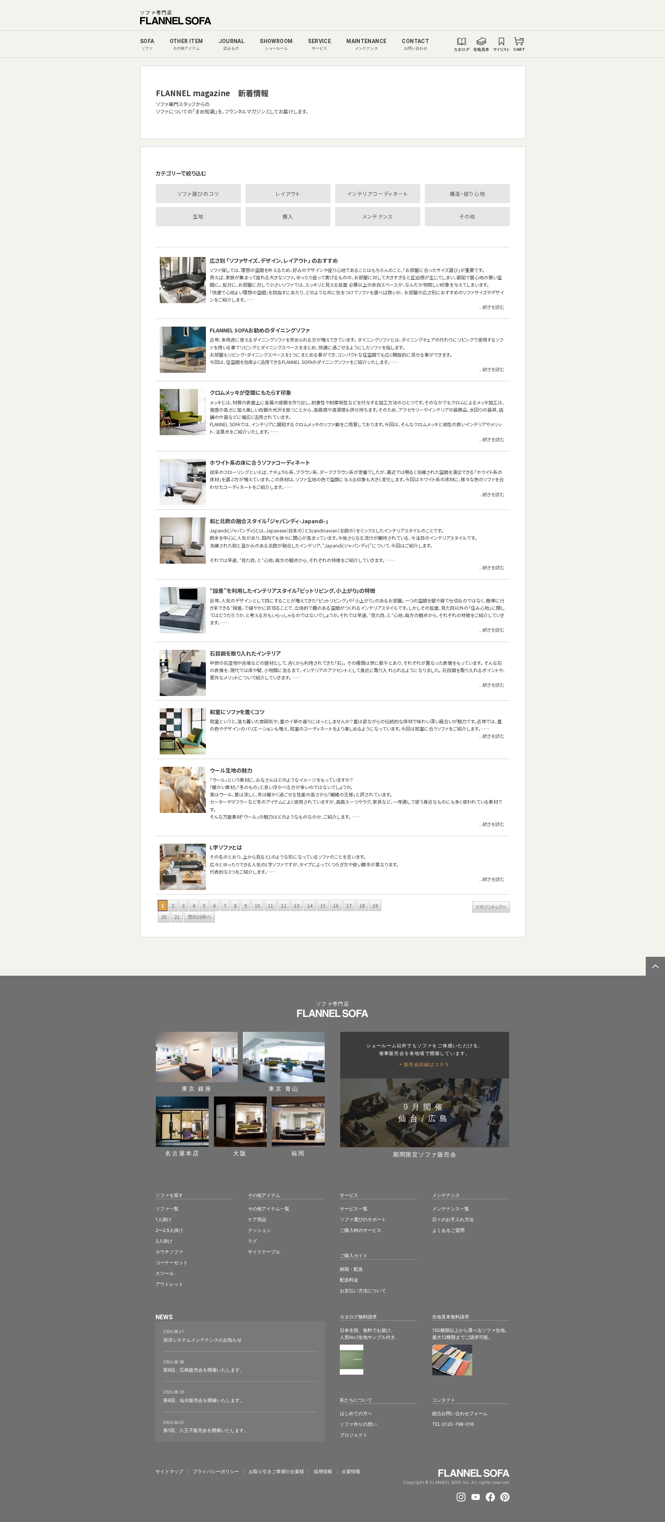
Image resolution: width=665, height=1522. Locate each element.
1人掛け (163, 1219)
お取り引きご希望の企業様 (276, 1471)
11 (270, 905)
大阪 (240, 1153)
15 (323, 905)
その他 (467, 216)
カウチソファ (169, 1252)
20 (164, 916)
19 (375, 905)
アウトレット (169, 1284)
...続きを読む (491, 307)
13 (296, 905)
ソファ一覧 (167, 1209)
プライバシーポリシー (216, 1471)
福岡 (298, 1153)
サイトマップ (169, 1471)
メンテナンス (378, 216)
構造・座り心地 (467, 193)
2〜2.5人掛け (169, 1230)
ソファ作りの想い (358, 1424)
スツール (164, 1273)
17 (349, 905)
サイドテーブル (264, 1252)
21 (177, 916)
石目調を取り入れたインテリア (245, 653)
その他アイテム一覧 (268, 1209)
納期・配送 (351, 1269)
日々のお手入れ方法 (453, 1219)
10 (257, 905)
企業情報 (351, 1471)
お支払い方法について (363, 1290)
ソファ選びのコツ (198, 193)
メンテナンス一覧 (450, 1209)
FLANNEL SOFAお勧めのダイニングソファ (259, 330)
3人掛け (163, 1241)
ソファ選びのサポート (363, 1219)
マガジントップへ (491, 907)
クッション (259, 1230)
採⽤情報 (323, 1471)
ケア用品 (257, 1219)
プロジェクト (354, 1435)
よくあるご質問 (448, 1230)
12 (283, 905)
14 (309, 905)
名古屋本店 (182, 1153)
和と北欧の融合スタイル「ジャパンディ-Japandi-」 (269, 521)
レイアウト (288, 193)
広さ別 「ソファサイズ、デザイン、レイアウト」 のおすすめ (274, 260)
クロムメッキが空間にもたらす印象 (250, 392)
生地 (198, 216)
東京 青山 (284, 1088)
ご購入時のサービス (360, 1230)
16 (336, 905)
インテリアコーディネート (377, 193)
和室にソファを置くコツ (237, 712)
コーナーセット (171, 1262)
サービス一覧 (354, 1209)
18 (362, 905)
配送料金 (349, 1280)
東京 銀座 (197, 1088)
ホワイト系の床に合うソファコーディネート (260, 462)
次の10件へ (199, 916)
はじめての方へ (356, 1413)
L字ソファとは (226, 847)
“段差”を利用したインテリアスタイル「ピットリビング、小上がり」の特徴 (292, 590)
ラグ (252, 1241)
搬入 (288, 216)
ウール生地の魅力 (231, 770)
